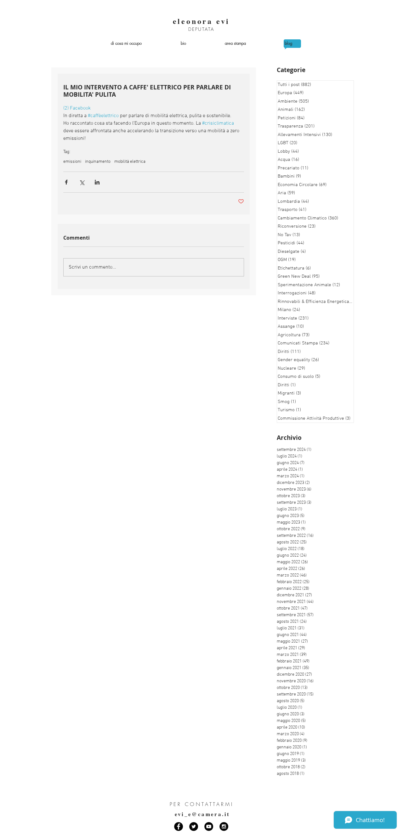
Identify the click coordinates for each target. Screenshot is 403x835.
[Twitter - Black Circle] (193, 826)
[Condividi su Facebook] (66, 182)
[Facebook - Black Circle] (178, 826)
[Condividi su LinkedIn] (97, 182)
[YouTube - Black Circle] (208, 826)
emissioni (72, 161)
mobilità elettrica (129, 161)
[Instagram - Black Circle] (223, 826)
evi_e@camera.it (202, 814)
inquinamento (98, 161)
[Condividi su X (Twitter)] (82, 182)
